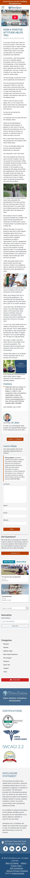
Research (6, 661)
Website (5, 520)
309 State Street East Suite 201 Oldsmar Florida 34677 (15, 842)
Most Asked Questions (10, 654)
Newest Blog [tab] (21, 562)
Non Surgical (7, 658)
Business (6, 644)
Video (5, 672)
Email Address (5, 618)
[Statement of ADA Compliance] (13, 746)
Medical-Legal (7, 651)
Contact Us (15, 553)
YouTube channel (8, 380)
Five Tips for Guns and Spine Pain (11, 577)
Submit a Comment (15, 439)
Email (5, 513)
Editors (23, 863)
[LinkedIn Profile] (11, 848)
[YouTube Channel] (24, 848)
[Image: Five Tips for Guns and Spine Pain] (15, 570)
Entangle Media (18, 873)
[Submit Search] (27, 608)
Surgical (5, 668)
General (5, 647)
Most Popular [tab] (9, 562)
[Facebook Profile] (5, 848)
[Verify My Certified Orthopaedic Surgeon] (8, 721)
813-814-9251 (15, 479)
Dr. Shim (22, 38)
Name (5, 505)
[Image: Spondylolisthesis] (15, 589)
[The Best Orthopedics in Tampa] (9, 756)
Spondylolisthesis (7, 596)
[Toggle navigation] (3, 7)
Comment (6, 484)
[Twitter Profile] (18, 848)
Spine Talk (6, 665)
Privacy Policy (16, 866)
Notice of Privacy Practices (17, 871)
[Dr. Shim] (7, 417)
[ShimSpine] (15, 8)
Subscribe (16, 680)
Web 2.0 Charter (12, 863)
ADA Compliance (16, 868)
